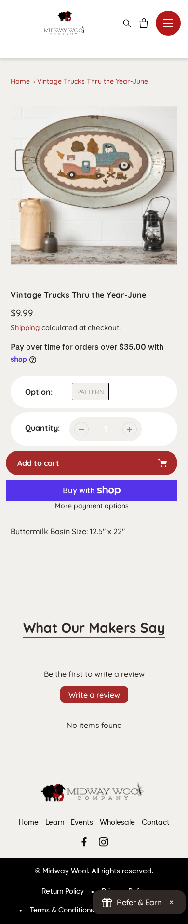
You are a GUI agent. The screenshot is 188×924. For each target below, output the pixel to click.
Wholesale (117, 822)
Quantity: (42, 428)
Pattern (90, 392)
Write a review (94, 695)
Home (20, 81)
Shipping (25, 327)
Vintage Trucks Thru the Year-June (92, 81)
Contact (156, 822)
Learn (54, 822)
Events (82, 822)
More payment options (92, 506)
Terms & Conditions (62, 910)
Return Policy (62, 891)
